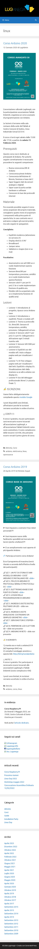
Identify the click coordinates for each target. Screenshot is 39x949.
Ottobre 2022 (10, 850)
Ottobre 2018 (10, 897)
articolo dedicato (22, 723)
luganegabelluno (13, 749)
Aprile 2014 (9, 917)
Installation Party (11, 819)
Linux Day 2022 (10, 778)
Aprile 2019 (9, 893)
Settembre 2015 (11, 907)
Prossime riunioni (11, 775)
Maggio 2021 (9, 867)
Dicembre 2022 (10, 847)
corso (15, 689)
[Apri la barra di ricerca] (36, 20)
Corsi (15, 448)
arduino (9, 451)
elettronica (17, 451)
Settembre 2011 (11, 927)
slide (32, 578)
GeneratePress (31, 945)
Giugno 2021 (9, 863)
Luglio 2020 (9, 873)
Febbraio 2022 (10, 857)
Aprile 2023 (9, 843)
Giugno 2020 (9, 877)
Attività (9, 448)
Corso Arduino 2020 (15, 43)
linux (25, 451)
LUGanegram (11, 743)
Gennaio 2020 (10, 887)
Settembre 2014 (11, 913)
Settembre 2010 (11, 930)
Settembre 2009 (11, 934)
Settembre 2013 (11, 920)
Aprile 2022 (9, 853)
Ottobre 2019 (10, 890)
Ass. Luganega (12, 751)
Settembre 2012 (11, 924)
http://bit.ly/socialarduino (23, 654)
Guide (6, 816)
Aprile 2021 (9, 870)
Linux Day (8, 822)
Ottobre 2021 (10, 860)
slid (8, 587)
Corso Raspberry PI (12, 772)
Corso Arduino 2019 (15, 466)
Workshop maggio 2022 (14, 782)
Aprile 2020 (9, 883)
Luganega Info (12, 746)
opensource (8, 454)
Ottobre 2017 (10, 900)
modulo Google (26, 397)
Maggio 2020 (9, 880)
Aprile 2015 (9, 910)
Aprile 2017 (9, 903)
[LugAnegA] (19, 8)
